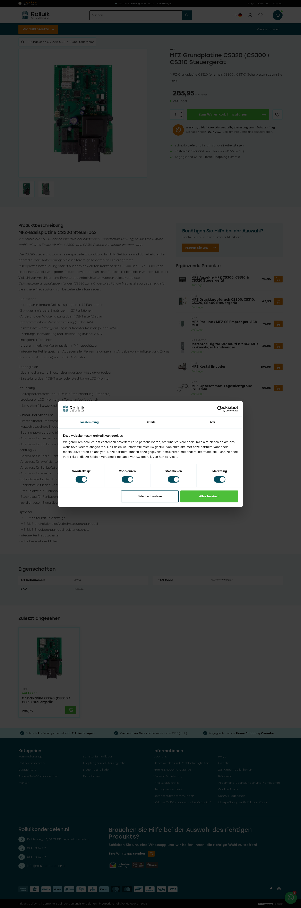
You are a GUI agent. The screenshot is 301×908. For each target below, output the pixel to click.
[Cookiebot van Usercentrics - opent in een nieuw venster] (220, 409)
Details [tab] (151, 422)
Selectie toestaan (150, 496)
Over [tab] (211, 422)
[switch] (127, 479)
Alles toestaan (209, 496)
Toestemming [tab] (89, 422)
